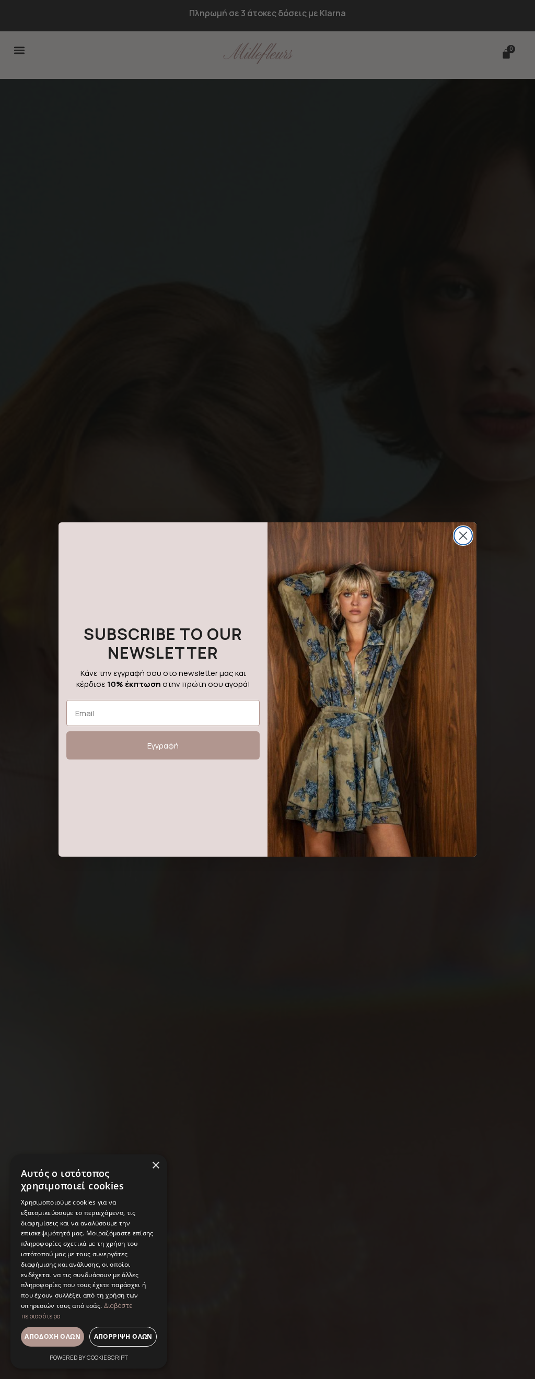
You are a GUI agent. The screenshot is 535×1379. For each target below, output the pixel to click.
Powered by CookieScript (89, 1357)
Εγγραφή (163, 745)
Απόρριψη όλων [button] (123, 1336)
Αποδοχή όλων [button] (52, 1336)
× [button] (155, 1166)
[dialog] (88, 1261)
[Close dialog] (463, 536)
